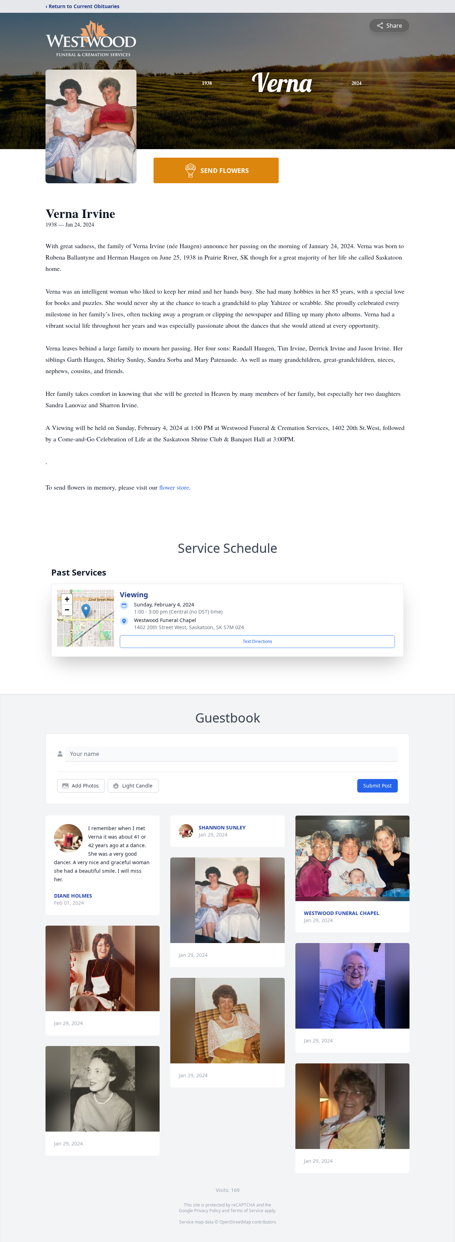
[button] (85, 611)
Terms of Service (246, 1211)
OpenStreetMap (235, 1222)
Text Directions (257, 641)
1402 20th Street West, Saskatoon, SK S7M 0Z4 (189, 627)
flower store (174, 487)
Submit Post (377, 785)
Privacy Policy (207, 1211)
